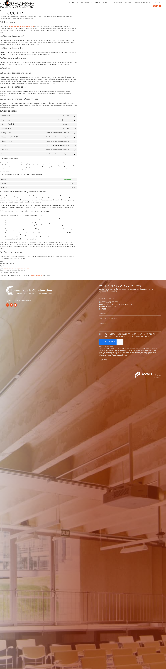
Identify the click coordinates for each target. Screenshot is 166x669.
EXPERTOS (106, 2)
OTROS (103, 309)
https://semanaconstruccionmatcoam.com (16, 268)
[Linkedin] (157, 6)
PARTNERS (128, 2)
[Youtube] (160, 6)
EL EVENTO (72, 2)
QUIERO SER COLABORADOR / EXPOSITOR (116, 304)
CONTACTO (156, 2)
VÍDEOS (97, 2)
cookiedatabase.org (36, 275)
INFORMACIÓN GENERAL (109, 302)
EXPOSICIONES (117, 2)
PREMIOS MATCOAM (141, 2)
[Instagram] (154, 6)
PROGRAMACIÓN (86, 2)
